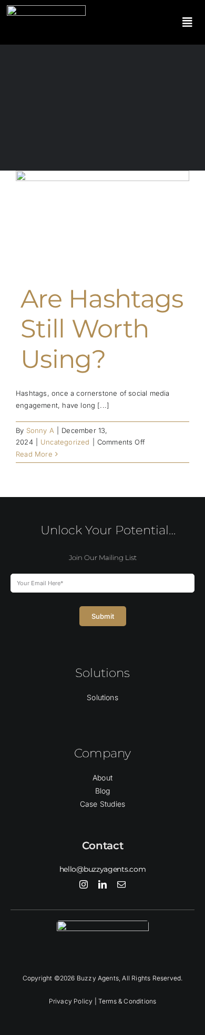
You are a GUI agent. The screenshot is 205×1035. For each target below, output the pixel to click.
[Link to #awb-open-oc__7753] (187, 23)
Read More (34, 454)
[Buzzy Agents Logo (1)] (46, 8)
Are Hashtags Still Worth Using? (101, 328)
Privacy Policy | (73, 1001)
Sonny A (40, 430)
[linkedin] (102, 884)
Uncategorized (65, 442)
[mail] (121, 884)
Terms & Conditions (127, 1001)
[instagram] (83, 884)
